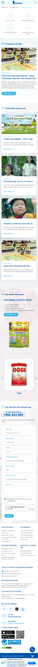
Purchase (4, 622)
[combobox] (19, 461)
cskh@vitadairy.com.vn (15, 573)
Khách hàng (10, 466)
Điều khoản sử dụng (7, 535)
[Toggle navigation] (3, 2)
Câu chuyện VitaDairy (27, 530)
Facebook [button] (4, 609)
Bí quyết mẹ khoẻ (26, 551)
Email (8, 447)
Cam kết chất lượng (26, 533)
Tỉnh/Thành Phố (11, 457)
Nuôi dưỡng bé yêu (26, 553)
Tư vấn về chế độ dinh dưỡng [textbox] (17, 479)
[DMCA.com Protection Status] (7, 647)
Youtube (10, 609)
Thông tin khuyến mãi (8, 530)
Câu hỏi (8, 484)
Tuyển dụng (24, 539)
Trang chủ (5, 7)
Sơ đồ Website (6, 541)
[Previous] (3, 378)
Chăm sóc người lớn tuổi (28, 555)
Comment (4, 615)
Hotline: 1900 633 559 (16, 623)
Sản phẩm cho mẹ (7, 549)
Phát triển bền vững (27, 535)
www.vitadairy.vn (15, 571)
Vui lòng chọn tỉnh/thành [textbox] (15, 461)
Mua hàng (5, 533)
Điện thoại (9, 438)
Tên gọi (8, 429)
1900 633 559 (13, 576)
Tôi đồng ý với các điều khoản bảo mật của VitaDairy (18, 500)
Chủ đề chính (10, 475)
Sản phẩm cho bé (7, 551)
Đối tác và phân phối (27, 537)
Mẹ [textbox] (8, 470)
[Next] (35, 378)
